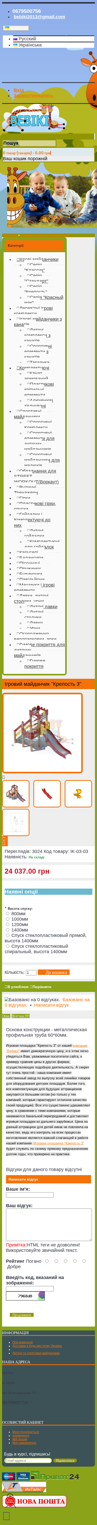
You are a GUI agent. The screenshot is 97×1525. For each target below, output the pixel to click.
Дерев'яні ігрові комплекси (33, 311)
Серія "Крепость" (35, 289)
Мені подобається (25, 1432)
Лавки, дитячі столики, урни (31, 598)
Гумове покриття (34, 663)
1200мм (19, 924)
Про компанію (22, 1342)
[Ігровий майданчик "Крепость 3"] (42, 771)
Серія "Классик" (34, 267)
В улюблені (18, 987)
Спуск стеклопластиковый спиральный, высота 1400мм (36, 949)
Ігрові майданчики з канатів (38, 322)
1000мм (19, 919)
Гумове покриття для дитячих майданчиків (39, 650)
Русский (26, 38)
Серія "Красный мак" (43, 300)
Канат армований (36, 376)
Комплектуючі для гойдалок (41, 544)
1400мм (19, 930)
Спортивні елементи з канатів (38, 352)
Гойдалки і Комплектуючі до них (32, 520)
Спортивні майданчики (27, 414)
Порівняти (42, 987)
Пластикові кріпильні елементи (39, 390)
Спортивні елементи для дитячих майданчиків (39, 441)
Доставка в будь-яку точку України (37, 1346)
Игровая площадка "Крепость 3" (59, 1143)
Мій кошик (19, 1439)
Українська (29, 45)
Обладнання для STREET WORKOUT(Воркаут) (36, 476)
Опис (6, 1016)
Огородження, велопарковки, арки (35, 636)
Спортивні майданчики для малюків (42, 460)
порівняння (20, 1435)
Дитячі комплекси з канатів (37, 335)
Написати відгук (51, 1005)
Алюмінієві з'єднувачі (38, 403)
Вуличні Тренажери (26, 490)
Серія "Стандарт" (36, 278)
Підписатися (65, 1460)
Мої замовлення (24, 1443)
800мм (18, 913)
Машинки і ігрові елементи (34, 587)
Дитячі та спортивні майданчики (36, 1353)
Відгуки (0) (21, 1016)
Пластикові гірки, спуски (35, 506)
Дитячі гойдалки (34, 533)
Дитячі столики (33, 615)
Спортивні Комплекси (38, 425)
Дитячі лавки (43, 606)
